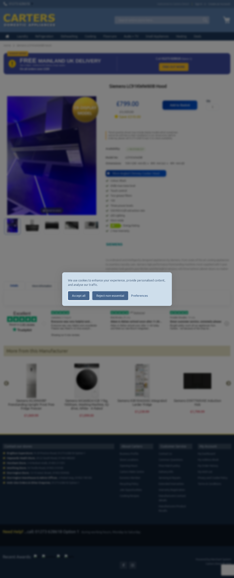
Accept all (78, 296)
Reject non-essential (110, 296)
